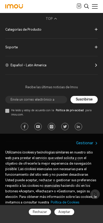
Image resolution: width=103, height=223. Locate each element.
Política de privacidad (69, 110)
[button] (51, 30)
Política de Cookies (64, 202)
